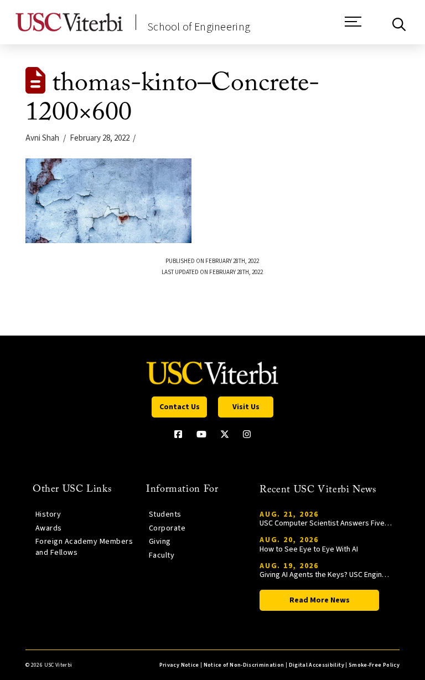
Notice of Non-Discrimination (244, 665)
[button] (353, 27)
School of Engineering (198, 27)
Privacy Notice (179, 665)
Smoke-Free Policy (374, 665)
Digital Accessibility (316, 665)
